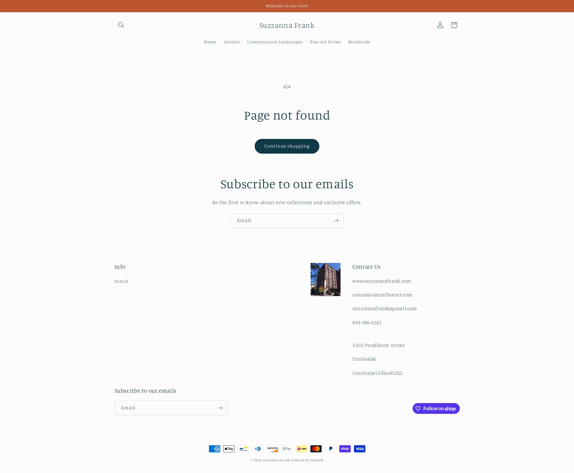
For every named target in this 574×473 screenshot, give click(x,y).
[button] (121, 25)
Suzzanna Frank (277, 460)
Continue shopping (287, 146)
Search (122, 281)
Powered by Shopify (307, 460)
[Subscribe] (336, 220)
